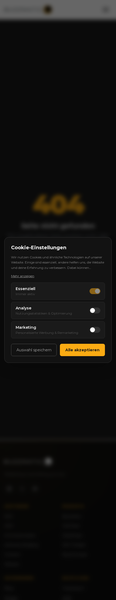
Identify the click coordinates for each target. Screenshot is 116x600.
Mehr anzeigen (22, 276)
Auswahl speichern (34, 350)
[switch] (95, 291)
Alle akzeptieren (82, 350)
